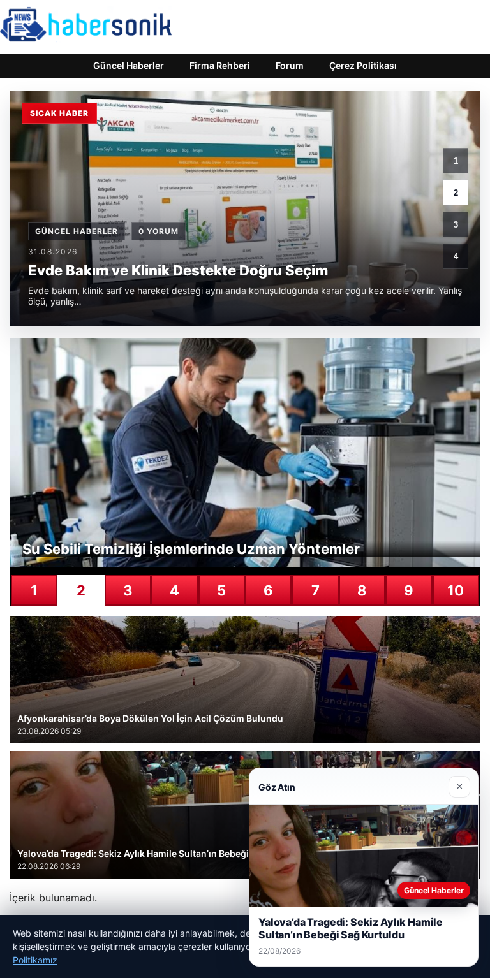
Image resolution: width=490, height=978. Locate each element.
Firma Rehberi (219, 65)
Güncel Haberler (128, 65)
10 (455, 590)
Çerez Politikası (363, 65)
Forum (290, 65)
